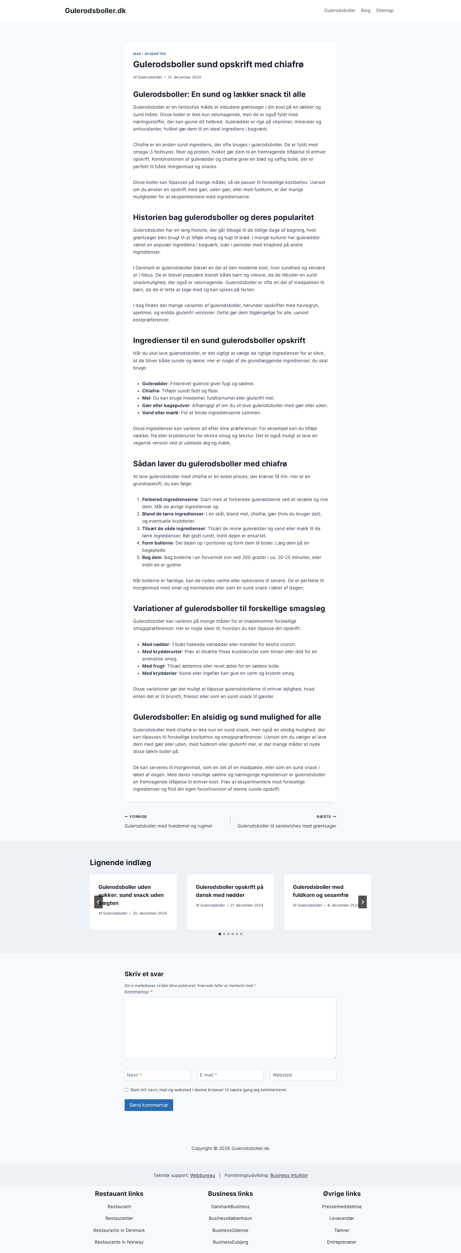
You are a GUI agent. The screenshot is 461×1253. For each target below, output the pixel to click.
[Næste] (362, 902)
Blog (365, 10)
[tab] (219, 934)
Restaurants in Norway (119, 1242)
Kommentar (139, 992)
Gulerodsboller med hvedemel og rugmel (168, 821)
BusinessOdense (230, 1230)
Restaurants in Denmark (119, 1230)
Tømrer (341, 1230)
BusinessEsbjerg (230, 1242)
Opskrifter (155, 54)
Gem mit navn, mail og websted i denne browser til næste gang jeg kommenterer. (208, 1089)
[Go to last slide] (98, 902)
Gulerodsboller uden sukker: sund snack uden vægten (131, 895)
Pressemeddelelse (342, 1206)
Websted (282, 1075)
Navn (134, 1075)
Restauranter (119, 1218)
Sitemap (385, 10)
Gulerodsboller (340, 10)
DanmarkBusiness (230, 1206)
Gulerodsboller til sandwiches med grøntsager (286, 821)
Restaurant (119, 1206)
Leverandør (341, 1218)
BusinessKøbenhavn (230, 1218)
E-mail (208, 1075)
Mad (137, 54)
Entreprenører (341, 1242)
